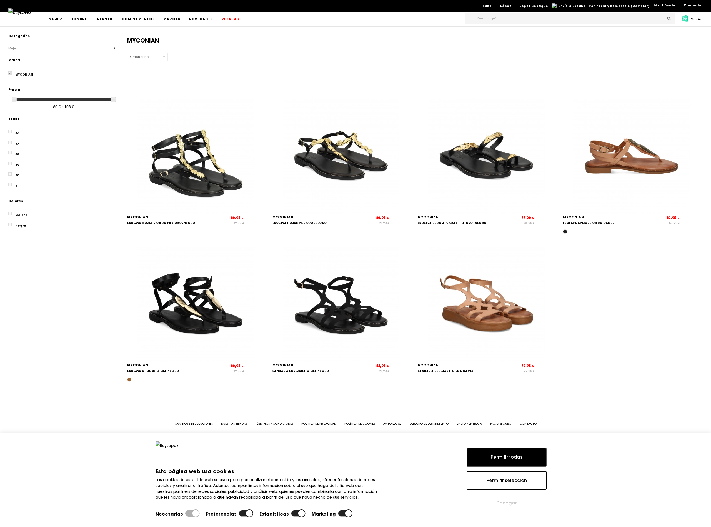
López (505, 6)
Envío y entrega (469, 424)
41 (17, 186)
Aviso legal (392, 424)
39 (17, 165)
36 (17, 133)
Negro (20, 226)
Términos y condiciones (274, 424)
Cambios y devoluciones (194, 424)
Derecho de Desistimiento (429, 424)
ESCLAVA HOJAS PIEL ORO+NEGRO (299, 223)
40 (17, 175)
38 (17, 154)
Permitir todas (506, 457)
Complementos (138, 19)
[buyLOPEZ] (19, 16)
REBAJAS (230, 19)
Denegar (506, 503)
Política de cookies (359, 424)
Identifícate (664, 5)
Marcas (172, 19)
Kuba (487, 6)
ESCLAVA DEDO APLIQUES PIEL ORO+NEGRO (452, 223)
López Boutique (534, 6)
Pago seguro (500, 424)
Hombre (79, 19)
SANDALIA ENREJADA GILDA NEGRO (300, 371)
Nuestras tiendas (234, 424)
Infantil (104, 19)
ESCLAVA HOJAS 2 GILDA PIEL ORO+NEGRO (161, 223)
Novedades (201, 19)
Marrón (21, 215)
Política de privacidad (318, 424)
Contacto (692, 5)
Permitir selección (507, 480)
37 (17, 144)
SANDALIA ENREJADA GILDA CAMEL (446, 371)
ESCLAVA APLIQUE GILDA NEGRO (153, 371)
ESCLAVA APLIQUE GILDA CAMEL (588, 223)
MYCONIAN (137, 217)
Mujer (55, 19)
